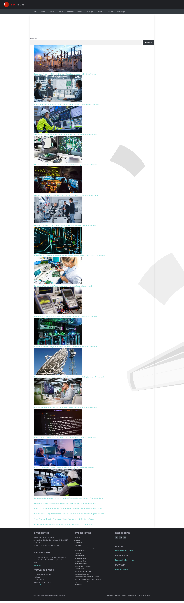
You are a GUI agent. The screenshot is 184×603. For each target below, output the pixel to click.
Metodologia (121, 11)
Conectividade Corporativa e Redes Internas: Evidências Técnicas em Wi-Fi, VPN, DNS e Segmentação (69, 256)
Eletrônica (70, 11)
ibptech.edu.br (38, 585)
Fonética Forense (79, 556)
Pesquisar (33, 38)
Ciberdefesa (78, 542)
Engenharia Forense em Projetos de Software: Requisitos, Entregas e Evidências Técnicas (65, 503)
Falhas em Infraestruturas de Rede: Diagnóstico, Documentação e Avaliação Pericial (63, 286)
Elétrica (79, 11)
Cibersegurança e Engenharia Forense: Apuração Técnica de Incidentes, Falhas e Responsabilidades (69, 514)
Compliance (78, 545)
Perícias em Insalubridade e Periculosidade (87, 579)
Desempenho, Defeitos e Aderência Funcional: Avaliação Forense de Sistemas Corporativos (65, 407)
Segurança (89, 11)
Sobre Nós (110, 595)
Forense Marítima (80, 561)
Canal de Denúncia (122, 569)
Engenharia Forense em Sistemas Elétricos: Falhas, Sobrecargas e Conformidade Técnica (65, 74)
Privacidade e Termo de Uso (125, 560)
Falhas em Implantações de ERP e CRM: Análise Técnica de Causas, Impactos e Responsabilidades (68, 498)
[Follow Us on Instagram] (120, 537)
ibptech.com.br (39, 548)
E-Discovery (78, 553)
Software (51, 11)
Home (35, 11)
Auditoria (77, 540)
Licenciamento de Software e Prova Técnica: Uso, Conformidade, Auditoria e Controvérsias (65, 437)
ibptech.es (37, 565)
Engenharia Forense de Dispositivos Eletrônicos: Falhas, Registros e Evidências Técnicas (65, 225)
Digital (43, 11)
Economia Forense (80, 550)
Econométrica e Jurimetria (82, 566)
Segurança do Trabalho (81, 582)
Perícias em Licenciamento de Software (86, 576)
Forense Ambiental (80, 558)
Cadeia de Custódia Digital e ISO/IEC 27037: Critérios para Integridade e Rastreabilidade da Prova (68, 508)
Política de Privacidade (129, 595)
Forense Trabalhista (80, 563)
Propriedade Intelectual (81, 574)
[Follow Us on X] (116, 537)
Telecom (61, 11)
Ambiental (100, 11)
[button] (149, 11)
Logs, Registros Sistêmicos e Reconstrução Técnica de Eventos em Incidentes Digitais (63, 524)
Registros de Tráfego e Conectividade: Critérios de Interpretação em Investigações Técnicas (65, 316)
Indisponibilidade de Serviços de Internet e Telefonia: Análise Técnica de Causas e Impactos (65, 347)
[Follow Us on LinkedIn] (124, 537)
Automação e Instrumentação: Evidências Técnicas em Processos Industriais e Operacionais (65, 134)
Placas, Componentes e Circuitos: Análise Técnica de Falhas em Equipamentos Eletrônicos (65, 165)
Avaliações (110, 11)
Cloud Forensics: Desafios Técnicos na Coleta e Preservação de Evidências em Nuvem (64, 519)
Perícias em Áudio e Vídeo (82, 571)
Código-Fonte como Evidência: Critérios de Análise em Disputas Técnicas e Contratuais (64, 468)
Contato (117, 595)
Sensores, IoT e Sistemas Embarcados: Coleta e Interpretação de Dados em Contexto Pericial (66, 195)
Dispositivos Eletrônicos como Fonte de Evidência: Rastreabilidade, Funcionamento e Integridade (67, 104)
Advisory (77, 537)
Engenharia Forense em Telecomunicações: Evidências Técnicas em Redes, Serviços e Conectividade (69, 377)
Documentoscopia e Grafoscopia (84, 548)
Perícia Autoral (79, 569)
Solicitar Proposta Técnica (124, 551)
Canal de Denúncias (144, 595)
